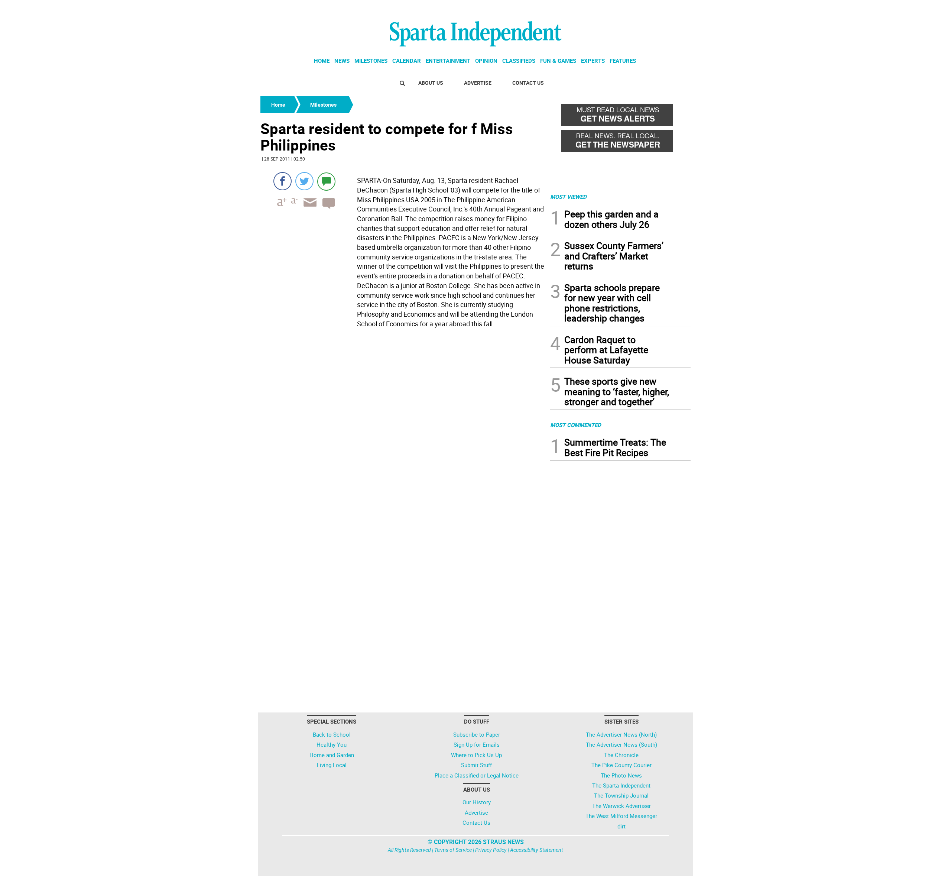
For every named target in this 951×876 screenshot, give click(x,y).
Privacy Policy (491, 849)
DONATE (672, 9)
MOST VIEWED (568, 196)
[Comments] (326, 181)
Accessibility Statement (536, 849)
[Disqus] (403, 425)
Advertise (477, 82)
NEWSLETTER (631, 9)
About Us (430, 82)
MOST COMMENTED (575, 425)
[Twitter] (304, 181)
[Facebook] (282, 181)
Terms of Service (453, 849)
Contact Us (528, 82)
